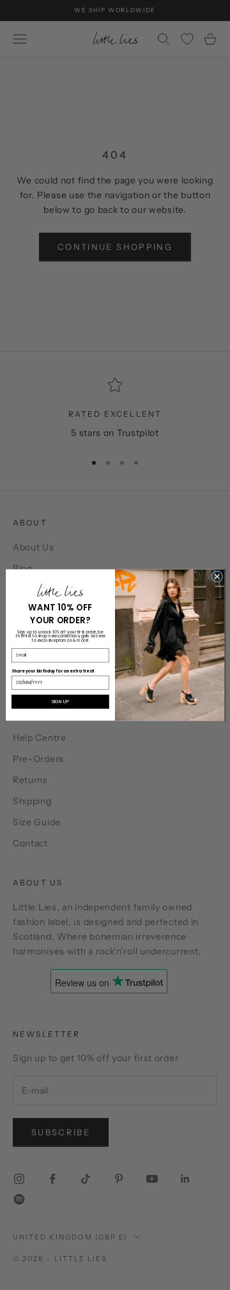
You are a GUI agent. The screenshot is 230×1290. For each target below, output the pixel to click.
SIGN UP (60, 701)
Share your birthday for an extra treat (53, 671)
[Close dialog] (217, 576)
